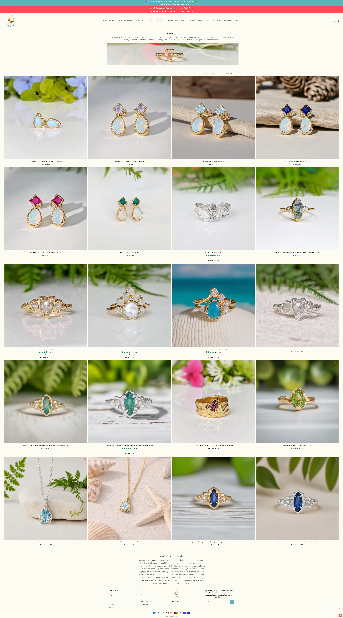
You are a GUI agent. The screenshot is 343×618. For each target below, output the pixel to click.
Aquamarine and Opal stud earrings (213, 161)
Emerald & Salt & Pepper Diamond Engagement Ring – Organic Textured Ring (130, 445)
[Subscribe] (232, 602)
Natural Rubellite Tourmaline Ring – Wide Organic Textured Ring (213, 445)
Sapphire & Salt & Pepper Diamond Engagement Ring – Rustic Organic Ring (297, 542)
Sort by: (205, 73)
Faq (110, 601)
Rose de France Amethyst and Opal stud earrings (129, 161)
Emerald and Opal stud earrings (129, 252)
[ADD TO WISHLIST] (85, 78)
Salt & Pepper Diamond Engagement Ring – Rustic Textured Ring (297, 349)
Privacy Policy (145, 598)
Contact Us (112, 604)
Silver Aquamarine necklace (46, 542)
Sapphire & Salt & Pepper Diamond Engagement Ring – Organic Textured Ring (213, 542)
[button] (126, 21)
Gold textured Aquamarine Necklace (130, 542)
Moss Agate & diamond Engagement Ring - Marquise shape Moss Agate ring (297, 252)
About (111, 598)
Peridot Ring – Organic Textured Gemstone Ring (297, 445)
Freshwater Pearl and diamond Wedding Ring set (129, 349)
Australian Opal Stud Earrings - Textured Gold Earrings (46, 161)
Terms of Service (146, 601)
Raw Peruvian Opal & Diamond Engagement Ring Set (213, 349)
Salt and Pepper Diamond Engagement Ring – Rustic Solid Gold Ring (46, 349)
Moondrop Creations (173, 616)
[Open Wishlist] (340, 615)
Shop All (111, 595)
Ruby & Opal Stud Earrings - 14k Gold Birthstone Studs (46, 252)
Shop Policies (145, 595)
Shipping (112, 607)
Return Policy (145, 604)
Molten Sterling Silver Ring (213, 252)
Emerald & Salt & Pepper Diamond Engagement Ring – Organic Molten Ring (45, 445)
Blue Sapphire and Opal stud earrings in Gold (297, 161)
